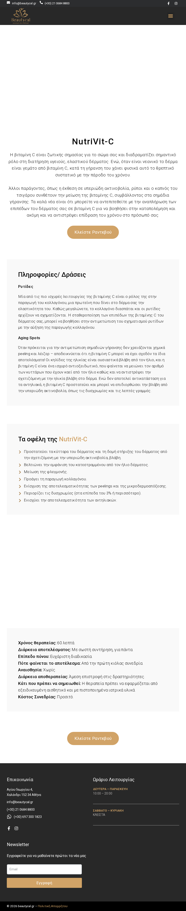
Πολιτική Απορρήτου (53, 906)
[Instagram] (176, 3)
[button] (170, 16)
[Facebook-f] (168, 3)
